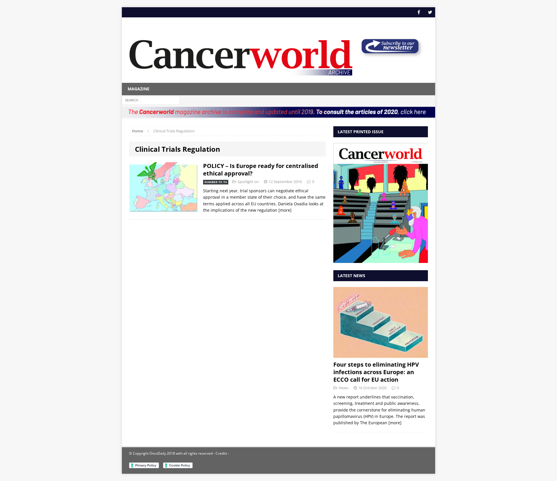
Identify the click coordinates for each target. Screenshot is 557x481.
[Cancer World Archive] (241, 54)
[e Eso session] (390, 55)
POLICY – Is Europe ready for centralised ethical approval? (260, 169)
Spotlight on (248, 181)
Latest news (351, 275)
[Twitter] (430, 12)
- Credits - (221, 453)
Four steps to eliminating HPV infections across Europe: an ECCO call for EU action (376, 372)
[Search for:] (151, 100)
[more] (285, 210)
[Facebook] (419, 12)
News (343, 387)
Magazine (138, 89)
